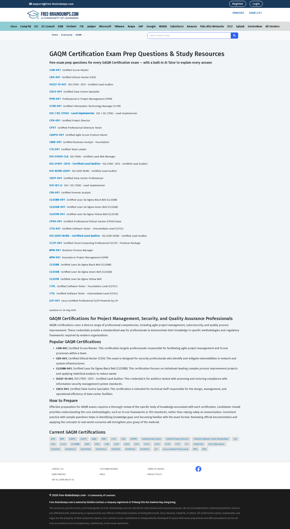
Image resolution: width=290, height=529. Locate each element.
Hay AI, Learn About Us (63, 480)
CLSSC (63, 444)
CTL (187, 444)
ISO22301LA (70, 449)
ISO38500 (116, 449)
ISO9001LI (145, 449)
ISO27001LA (101, 449)
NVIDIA (163, 26)
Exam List (255, 12)
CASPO (72, 439)
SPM (204, 449)
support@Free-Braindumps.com (52, 4)
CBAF (104, 439)
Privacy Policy (155, 474)
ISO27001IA (86, 449)
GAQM (79, 35)
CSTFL (147, 444)
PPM (195, 449)
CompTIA (26, 26)
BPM (62, 439)
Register (237, 3)
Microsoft (105, 26)
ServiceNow (255, 26)
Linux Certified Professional (175, 449)
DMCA (102, 474)
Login (256, 3)
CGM (53, 444)
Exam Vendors (59, 474)
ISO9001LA (130, 449)
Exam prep (66, 35)
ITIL (82, 26)
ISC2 (230, 26)
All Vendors (272, 26)
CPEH (97, 444)
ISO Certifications (216, 444)
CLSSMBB (75, 444)
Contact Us (57, 469)
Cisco (14, 26)
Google (151, 26)
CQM (107, 444)
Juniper (91, 26)
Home (55, 35)
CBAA (94, 439)
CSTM (168, 444)
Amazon (192, 26)
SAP (141, 26)
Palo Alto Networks (212, 26)
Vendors (238, 12)
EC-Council (48, 26)
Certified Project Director (177, 439)
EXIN (61, 26)
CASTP (84, 439)
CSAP (116, 444)
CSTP (177, 444)
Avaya (132, 26)
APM (53, 439)
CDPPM (133, 439)
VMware (120, 26)
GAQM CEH (199, 444)
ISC (36, 26)
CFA (235, 439)
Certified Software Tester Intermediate (211, 439)
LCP (156, 449)
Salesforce (177, 26)
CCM (123, 439)
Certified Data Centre (151, 439)
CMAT (87, 444)
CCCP (113, 439)
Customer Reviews (109, 469)
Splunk (240, 26)
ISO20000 (55, 449)
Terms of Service (156, 469)
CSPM (127, 444)
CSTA (136, 444)
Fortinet (71, 26)
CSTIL (157, 444)
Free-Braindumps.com (72, 495)
